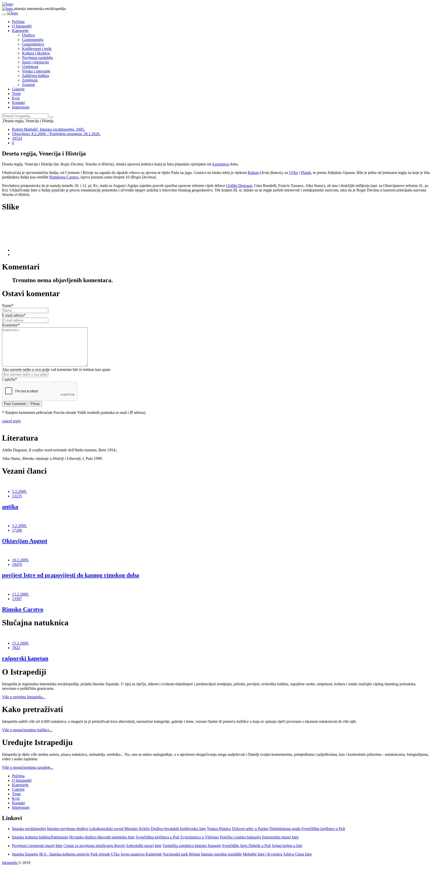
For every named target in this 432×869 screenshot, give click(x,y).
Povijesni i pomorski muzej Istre (37, 846)
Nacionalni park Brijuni (181, 854)
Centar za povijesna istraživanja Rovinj (94, 846)
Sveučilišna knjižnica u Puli (157, 837)
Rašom (253, 172)
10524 (17, 138)
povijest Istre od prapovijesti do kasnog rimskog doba (70, 575)
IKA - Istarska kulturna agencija (64, 854)
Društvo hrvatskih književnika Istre (178, 829)
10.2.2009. (20, 560)
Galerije (18, 89)
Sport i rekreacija (35, 62)
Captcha (9, 379)
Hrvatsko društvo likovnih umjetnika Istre (102, 837)
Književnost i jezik (37, 48)
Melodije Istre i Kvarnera (262, 854)
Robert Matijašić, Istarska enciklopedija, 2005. (48, 129)
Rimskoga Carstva (64, 177)
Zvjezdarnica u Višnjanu (199, 837)
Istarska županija (25, 854)
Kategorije (20, 30)
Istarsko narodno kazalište (221, 854)
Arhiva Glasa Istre (297, 854)
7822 (16, 648)
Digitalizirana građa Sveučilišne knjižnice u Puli (307, 829)
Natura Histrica (219, 829)
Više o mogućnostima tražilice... (27, 730)
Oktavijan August (24, 541)
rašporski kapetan (25, 658)
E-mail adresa (14, 315)
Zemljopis (30, 80)
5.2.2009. (19, 491)
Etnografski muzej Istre (280, 837)
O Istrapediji (22, 26)
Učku (293, 172)
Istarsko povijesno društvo (67, 829)
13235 (17, 496)
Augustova (220, 164)
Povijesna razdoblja (37, 57)
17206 (17, 530)
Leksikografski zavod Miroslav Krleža (119, 829)
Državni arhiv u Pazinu (250, 829)
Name (8, 305)
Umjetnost (30, 66)
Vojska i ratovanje (36, 71)
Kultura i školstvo (36, 53)
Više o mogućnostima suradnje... (27, 767)
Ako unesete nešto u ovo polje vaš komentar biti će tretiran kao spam (56, 369)
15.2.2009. (20, 594)
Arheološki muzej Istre (144, 846)
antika (10, 506)
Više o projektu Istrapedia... (23, 697)
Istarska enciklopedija (29, 829)
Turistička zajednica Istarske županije (191, 846)
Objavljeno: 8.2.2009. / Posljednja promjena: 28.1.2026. (56, 134)
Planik (306, 172)
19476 (17, 564)
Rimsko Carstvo (22, 609)
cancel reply (11, 421)
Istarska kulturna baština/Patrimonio (40, 837)
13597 (17, 599)
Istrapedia (10, 863)
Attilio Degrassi (239, 185)
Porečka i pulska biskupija (240, 837)
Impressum (20, 107)
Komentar (11, 325)
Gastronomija (32, 39)
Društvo (28, 35)
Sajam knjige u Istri (287, 846)
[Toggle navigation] (4, 14)
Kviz (16, 98)
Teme (16, 93)
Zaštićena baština (35, 75)
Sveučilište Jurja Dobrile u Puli (246, 846)
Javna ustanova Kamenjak (141, 854)
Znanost (28, 84)
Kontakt (18, 102)
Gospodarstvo (33, 44)
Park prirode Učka (105, 854)
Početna (18, 21)
